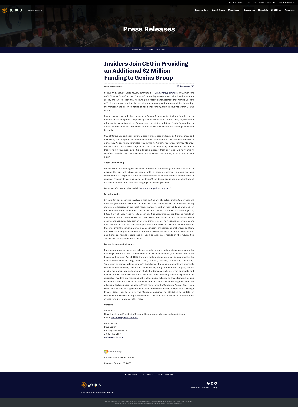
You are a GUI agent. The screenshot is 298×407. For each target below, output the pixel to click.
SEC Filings (276, 10)
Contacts (149, 374)
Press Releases (138, 50)
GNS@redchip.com (113, 337)
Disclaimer (205, 387)
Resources (290, 10)
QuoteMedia (130, 401)
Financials (263, 10)
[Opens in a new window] (208, 383)
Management (234, 10)
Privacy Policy (195, 387)
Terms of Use (178, 403)
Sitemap (214, 387)
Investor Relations (34, 10)
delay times (176, 401)
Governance (249, 10)
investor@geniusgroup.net (124, 317)
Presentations (201, 10)
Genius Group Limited (165, 93)
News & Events (218, 10)
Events (150, 50)
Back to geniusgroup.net (286, 2)
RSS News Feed (167, 374)
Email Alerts (160, 50)
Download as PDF (187, 86)
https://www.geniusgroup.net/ (155, 188)
